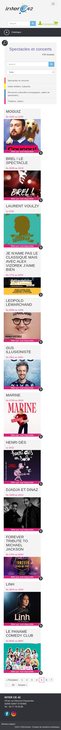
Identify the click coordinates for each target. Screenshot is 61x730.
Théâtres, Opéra (15, 101)
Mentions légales (8, 724)
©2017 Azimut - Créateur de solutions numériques (37, 727)
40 (13, 685)
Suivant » (22, 685)
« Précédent (12, 680)
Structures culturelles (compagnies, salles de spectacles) (29, 93)
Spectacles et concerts (18, 80)
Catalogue (16, 32)
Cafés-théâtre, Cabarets (19, 86)
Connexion (48, 24)
